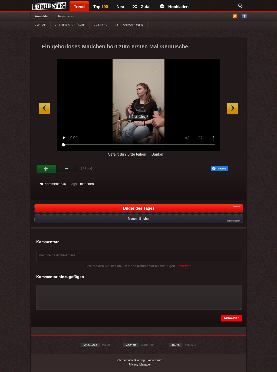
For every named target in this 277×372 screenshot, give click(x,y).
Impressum (154, 360)
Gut (46, 169)
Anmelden (42, 16)
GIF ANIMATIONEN (129, 24)
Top (100, 6)
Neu (120, 6)
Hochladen (178, 6)
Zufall (146, 6)
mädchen (87, 184)
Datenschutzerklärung (130, 360)
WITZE (41, 24)
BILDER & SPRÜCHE (70, 24)
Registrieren (66, 16)
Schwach (67, 169)
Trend (79, 6)
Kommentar (55, 184)
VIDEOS (101, 24)
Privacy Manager (139, 364)
